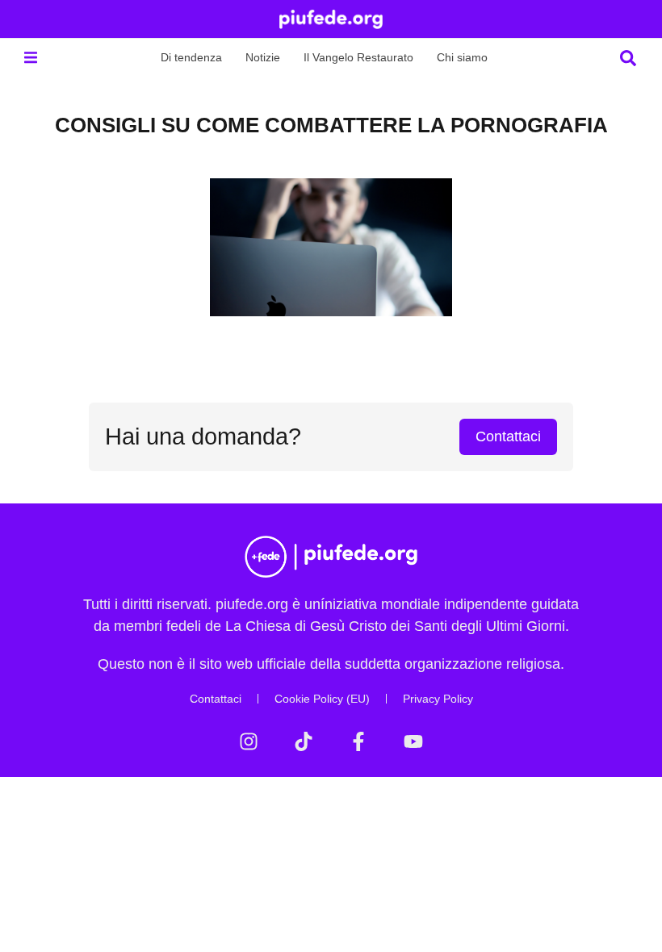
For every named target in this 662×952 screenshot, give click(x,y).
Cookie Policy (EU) (322, 698)
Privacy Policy (438, 698)
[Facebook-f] (358, 741)
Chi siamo (462, 57)
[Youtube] (413, 741)
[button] (30, 58)
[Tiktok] (303, 741)
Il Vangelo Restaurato (358, 57)
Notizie (262, 57)
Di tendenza (191, 57)
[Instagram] (248, 741)
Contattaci (215, 698)
